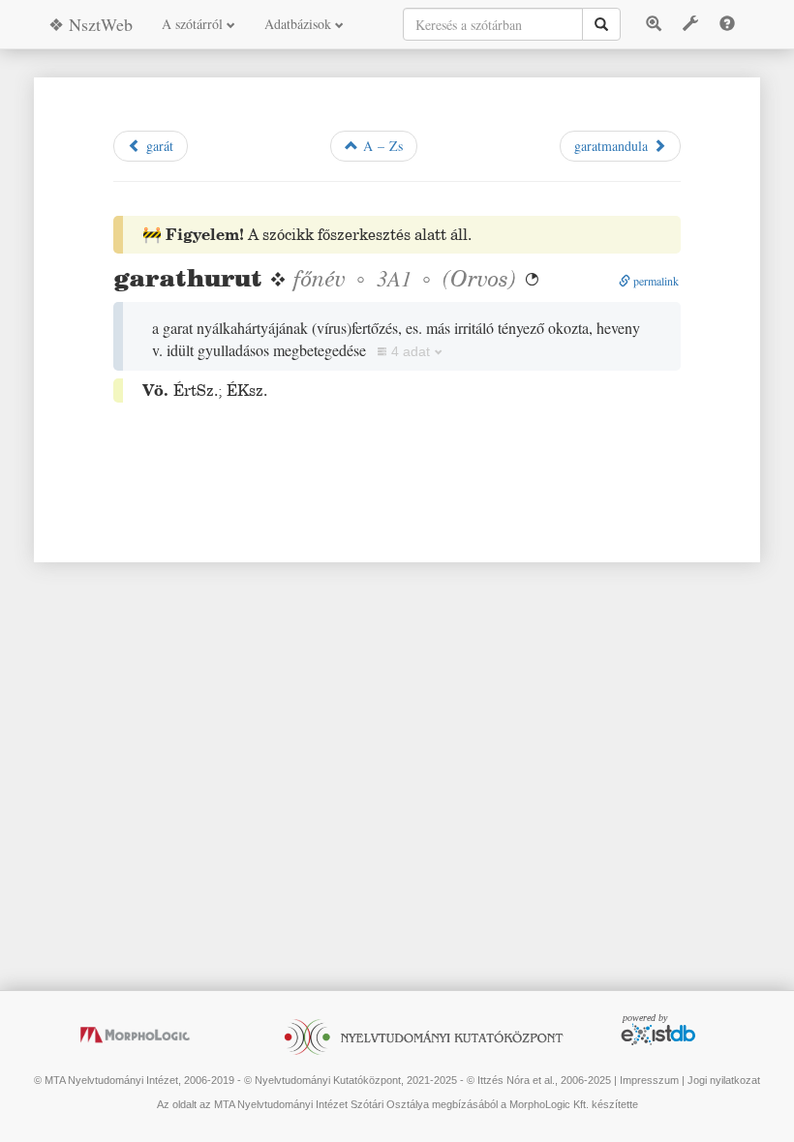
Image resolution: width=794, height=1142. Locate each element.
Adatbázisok (299, 24)
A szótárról (194, 24)
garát (157, 145)
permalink (654, 280)
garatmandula (613, 145)
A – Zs (380, 145)
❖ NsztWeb (90, 24)
